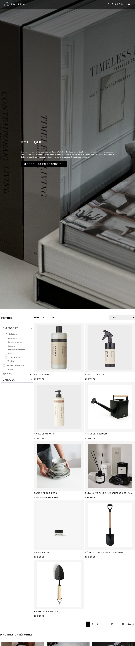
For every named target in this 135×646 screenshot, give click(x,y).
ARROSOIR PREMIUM (96, 434)
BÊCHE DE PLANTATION (46, 612)
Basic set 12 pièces (45, 493)
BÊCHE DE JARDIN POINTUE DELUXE (104, 552)
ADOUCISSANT (42, 375)
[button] (129, 4)
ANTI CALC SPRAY (94, 375)
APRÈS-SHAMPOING (44, 434)
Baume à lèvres (43, 552)
